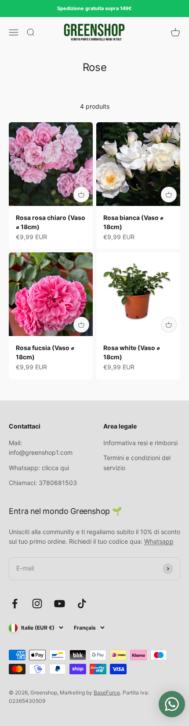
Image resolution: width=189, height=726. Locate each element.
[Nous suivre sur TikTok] (82, 603)
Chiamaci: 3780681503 (43, 482)
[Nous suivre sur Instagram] (37, 603)
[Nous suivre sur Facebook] (15, 603)
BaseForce (107, 692)
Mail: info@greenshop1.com (41, 447)
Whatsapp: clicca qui (39, 467)
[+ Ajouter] (81, 194)
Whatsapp (159, 541)
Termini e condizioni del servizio (137, 462)
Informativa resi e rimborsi (140, 442)
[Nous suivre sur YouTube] (59, 603)
